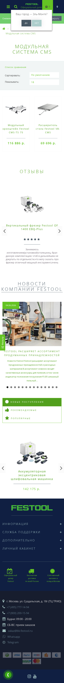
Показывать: (12, 81)
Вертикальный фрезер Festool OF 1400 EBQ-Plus (32, 227)
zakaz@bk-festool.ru (20, 631)
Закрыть (55, 18)
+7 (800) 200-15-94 (18, 613)
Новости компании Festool (32, 286)
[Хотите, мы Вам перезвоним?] (8, 675)
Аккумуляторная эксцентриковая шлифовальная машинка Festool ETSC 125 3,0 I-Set (32, 477)
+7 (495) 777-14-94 (18, 607)
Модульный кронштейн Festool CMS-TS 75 (16, 129)
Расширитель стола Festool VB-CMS (48, 129)
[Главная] (3, 28)
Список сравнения (15, 67)
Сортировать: (12, 75)
